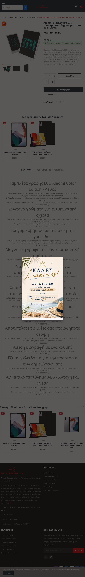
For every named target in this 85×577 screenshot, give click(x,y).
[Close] (63, 257)
